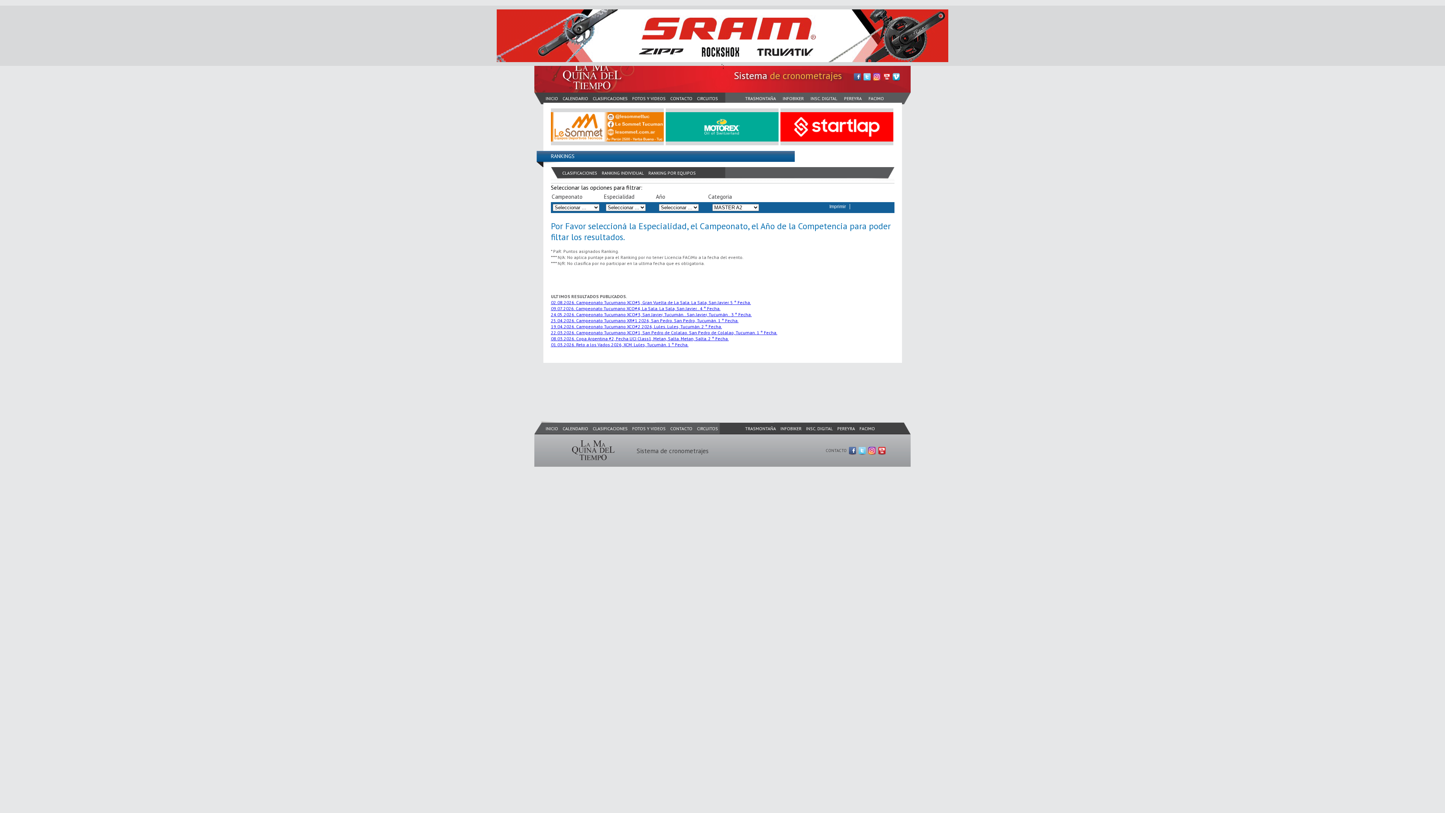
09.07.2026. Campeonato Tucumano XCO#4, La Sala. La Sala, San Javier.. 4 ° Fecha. (636, 308)
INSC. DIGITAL (824, 98)
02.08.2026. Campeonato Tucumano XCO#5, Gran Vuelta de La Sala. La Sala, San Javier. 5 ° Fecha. (651, 302)
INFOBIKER (793, 98)
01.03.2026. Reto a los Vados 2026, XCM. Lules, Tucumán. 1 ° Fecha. (620, 344)
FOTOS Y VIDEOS (649, 98)
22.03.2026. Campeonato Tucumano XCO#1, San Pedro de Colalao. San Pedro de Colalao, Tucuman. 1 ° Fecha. (664, 332)
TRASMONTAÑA (760, 98)
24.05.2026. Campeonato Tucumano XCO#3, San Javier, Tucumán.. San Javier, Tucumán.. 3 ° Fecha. (651, 314)
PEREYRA (853, 98)
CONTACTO (681, 98)
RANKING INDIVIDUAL (623, 173)
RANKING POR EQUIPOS (672, 173)
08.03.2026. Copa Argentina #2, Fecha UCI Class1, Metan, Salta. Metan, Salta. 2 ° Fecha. (640, 338)
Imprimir (837, 206)
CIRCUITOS (707, 98)
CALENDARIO (575, 98)
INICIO (552, 98)
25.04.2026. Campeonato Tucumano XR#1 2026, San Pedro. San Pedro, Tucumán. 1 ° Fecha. (645, 320)
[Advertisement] (671, 384)
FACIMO (876, 98)
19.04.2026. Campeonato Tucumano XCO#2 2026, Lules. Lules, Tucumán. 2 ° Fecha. (636, 326)
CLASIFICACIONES (610, 98)
